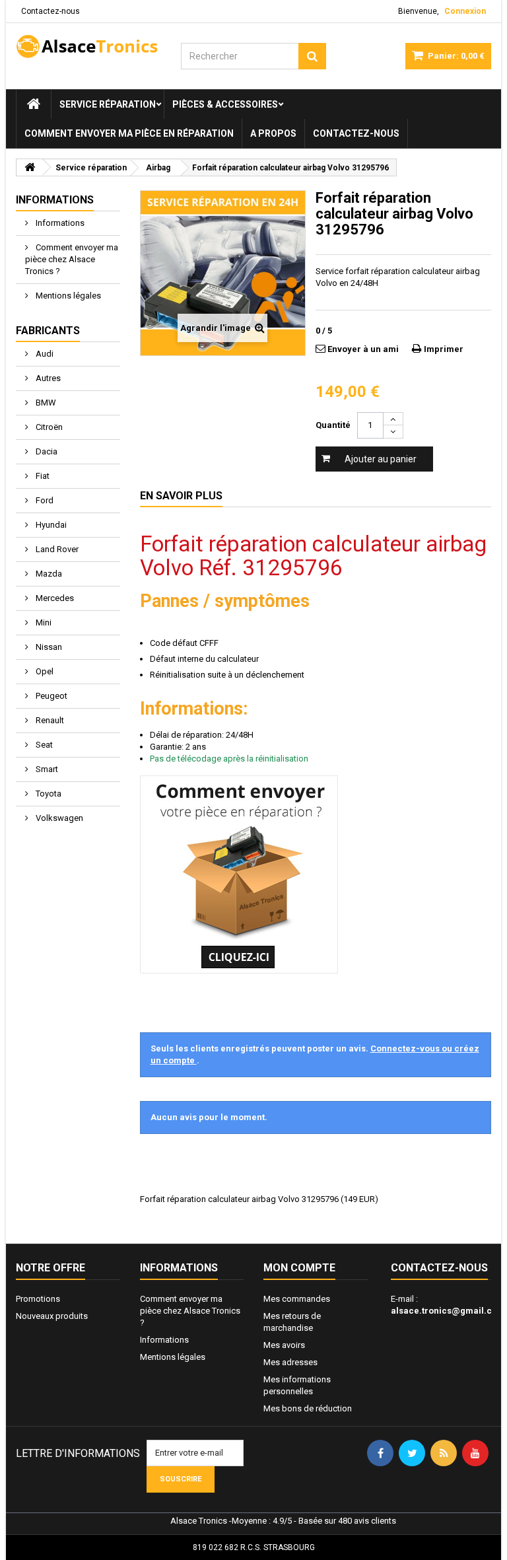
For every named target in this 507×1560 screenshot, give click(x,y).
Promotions (38, 1299)
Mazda (48, 574)
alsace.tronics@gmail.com (448, 1311)
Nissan (48, 647)
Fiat (42, 476)
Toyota (47, 793)
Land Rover (56, 549)
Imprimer (443, 349)
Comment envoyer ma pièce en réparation (129, 133)
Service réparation (107, 104)
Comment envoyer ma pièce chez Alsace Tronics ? (71, 259)
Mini (42, 622)
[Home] (34, 104)
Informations (55, 200)
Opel (43, 671)
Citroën (48, 427)
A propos (273, 133)
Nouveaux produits (52, 1316)
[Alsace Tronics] (88, 46)
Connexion (465, 11)
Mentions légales (67, 296)
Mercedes (54, 598)
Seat (43, 745)
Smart (46, 769)
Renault (49, 720)
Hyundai (50, 525)
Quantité (333, 425)
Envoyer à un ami (363, 349)
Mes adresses (290, 1362)
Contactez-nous (50, 11)
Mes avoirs (284, 1345)
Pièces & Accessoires (225, 104)
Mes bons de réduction (307, 1408)
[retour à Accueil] (29, 167)
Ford (43, 500)
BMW (45, 403)
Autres (47, 378)
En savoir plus (181, 495)
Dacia (45, 451)
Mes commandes (296, 1299)
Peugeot (50, 696)
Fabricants (48, 330)
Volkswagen (58, 818)
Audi (43, 354)
